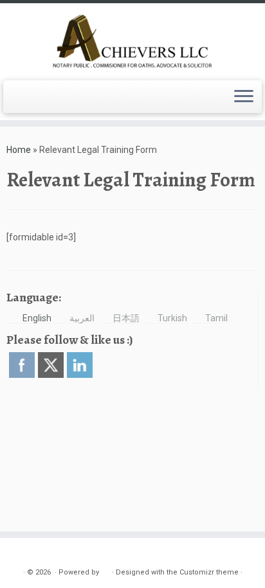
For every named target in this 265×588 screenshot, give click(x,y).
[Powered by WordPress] (105, 570)
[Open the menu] (243, 97)
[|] (132, 40)
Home (18, 150)
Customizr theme (209, 572)
